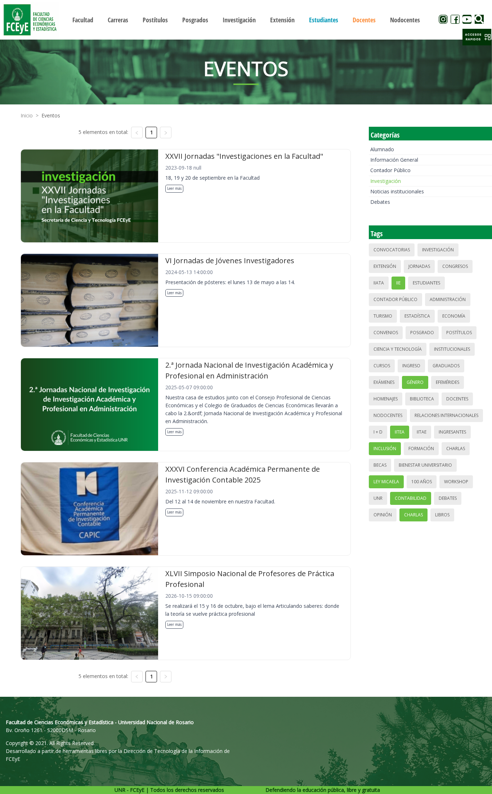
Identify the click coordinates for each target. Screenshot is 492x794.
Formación (421, 448)
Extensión (385, 266)
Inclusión (385, 448)
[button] (476, 37)
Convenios (386, 332)
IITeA (399, 432)
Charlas (455, 448)
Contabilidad (410, 498)
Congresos (455, 266)
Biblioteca (422, 399)
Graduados (446, 366)
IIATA (379, 283)
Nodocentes (388, 415)
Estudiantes (426, 283)
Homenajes (386, 399)
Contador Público (390, 170)
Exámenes (384, 382)
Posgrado (422, 332)
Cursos (382, 366)
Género (415, 382)
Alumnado (382, 149)
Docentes (457, 399)
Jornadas (419, 266)
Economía (453, 316)
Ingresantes (452, 432)
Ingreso (411, 366)
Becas (380, 465)
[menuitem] (82, 20)
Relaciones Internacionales (446, 415)
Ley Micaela (386, 482)
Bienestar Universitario (425, 465)
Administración (448, 299)
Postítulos (459, 332)
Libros (442, 515)
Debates (380, 201)
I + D (378, 432)
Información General (394, 159)
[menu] (246, 20)
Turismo (383, 316)
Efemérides (447, 382)
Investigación (385, 181)
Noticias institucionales (397, 191)
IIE (398, 283)
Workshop (456, 482)
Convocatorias (392, 250)
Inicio (27, 115)
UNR (378, 498)
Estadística (417, 316)
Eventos (50, 115)
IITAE (421, 432)
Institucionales (452, 349)
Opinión (383, 515)
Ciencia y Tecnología (398, 349)
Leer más (174, 188)
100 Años (421, 482)
